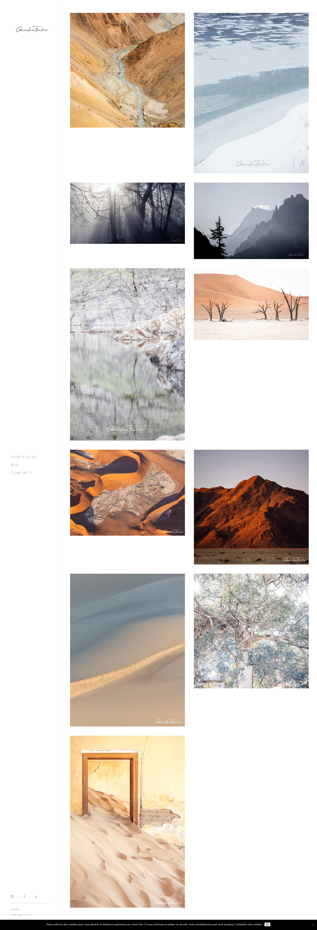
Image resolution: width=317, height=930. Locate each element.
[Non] (312, 925)
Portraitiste (21, 915)
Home (15, 909)
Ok (267, 924)
